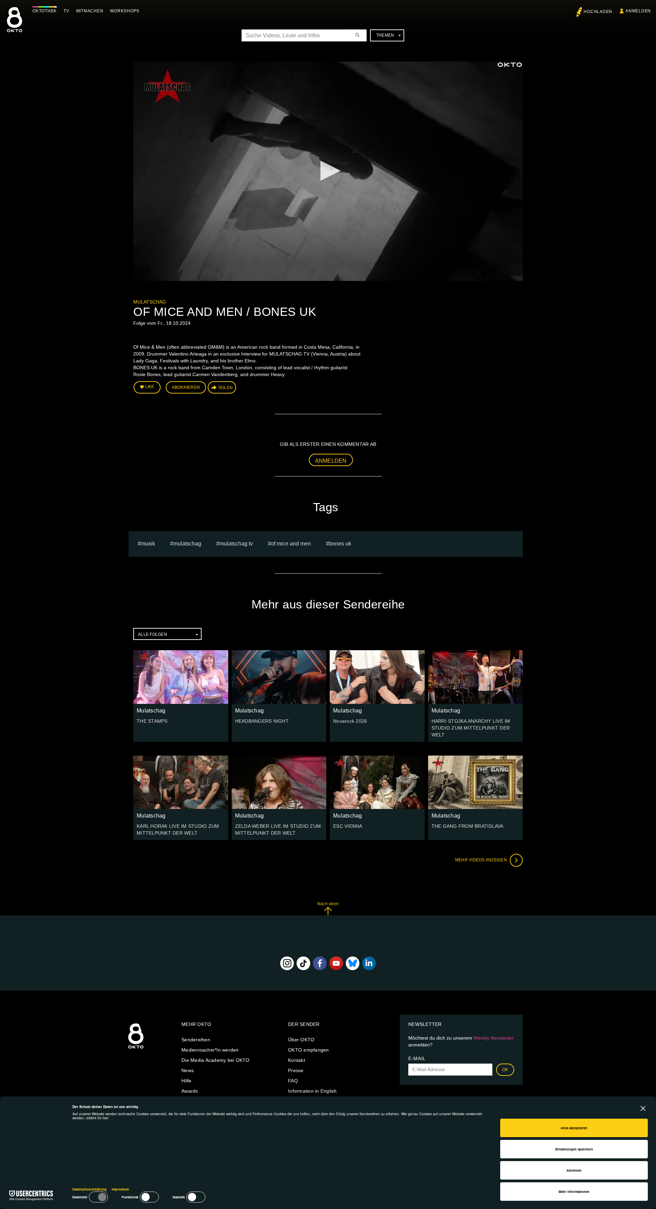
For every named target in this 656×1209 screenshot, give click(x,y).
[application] (328, 171)
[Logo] (509, 64)
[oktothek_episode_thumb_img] (180, 677)
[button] (328, 171)
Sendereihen (195, 1039)
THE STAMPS (152, 721)
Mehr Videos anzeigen (481, 860)
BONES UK (340, 543)
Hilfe (186, 1080)
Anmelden (331, 461)
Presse (296, 1070)
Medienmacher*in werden (210, 1050)
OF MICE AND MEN (291, 543)
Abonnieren (186, 387)
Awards (189, 1091)
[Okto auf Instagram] (287, 963)
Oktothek (44, 11)
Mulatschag (149, 302)
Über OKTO (301, 1039)
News (187, 1070)
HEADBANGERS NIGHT (262, 721)
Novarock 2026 (350, 721)
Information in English (312, 1091)
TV (66, 11)
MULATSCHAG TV (236, 543)
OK (505, 1069)
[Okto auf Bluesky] (352, 963)
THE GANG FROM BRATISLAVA (468, 826)
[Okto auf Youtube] (336, 963)
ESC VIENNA (348, 826)
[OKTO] (14, 25)
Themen (385, 35)
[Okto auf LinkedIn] (369, 963)
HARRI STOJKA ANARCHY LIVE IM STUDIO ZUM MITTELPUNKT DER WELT (471, 727)
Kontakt (296, 1060)
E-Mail (417, 1058)
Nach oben (328, 903)
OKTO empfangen (308, 1050)
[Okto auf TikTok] (303, 963)
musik (148, 543)
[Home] (136, 1049)
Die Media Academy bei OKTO (215, 1060)
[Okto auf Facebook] (320, 963)
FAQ (293, 1080)
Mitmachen (90, 11)
